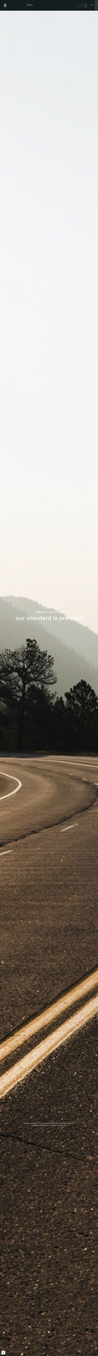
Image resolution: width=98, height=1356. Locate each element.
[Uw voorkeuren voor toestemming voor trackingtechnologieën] (3, 1352)
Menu (31, 5)
